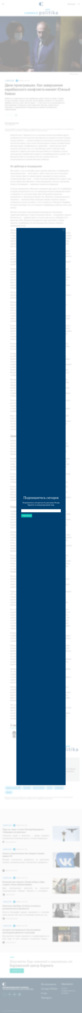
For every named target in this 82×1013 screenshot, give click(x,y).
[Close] (63, 230)
